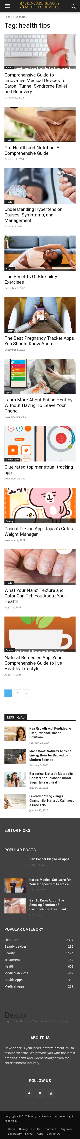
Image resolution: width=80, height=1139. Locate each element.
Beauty (9, 521)
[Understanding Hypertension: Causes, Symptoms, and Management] (40, 186)
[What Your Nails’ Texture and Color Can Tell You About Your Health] (40, 567)
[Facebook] (29, 1094)
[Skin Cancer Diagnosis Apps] (15, 864)
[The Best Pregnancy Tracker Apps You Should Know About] (40, 315)
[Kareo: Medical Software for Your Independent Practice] (15, 885)
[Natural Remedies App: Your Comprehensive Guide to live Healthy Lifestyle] (40, 634)
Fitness (9, 269)
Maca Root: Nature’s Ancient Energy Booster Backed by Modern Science (50, 755)
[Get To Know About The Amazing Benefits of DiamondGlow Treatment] (15, 906)
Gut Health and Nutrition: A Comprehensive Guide (32, 150)
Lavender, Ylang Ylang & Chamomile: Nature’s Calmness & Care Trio (51, 800)
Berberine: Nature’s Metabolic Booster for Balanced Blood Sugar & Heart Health (51, 778)
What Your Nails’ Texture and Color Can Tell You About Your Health (35, 596)
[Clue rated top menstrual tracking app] (40, 443)
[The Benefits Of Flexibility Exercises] (40, 253)
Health (9, 67)
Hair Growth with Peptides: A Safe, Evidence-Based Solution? (50, 733)
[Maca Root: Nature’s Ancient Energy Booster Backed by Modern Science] (15, 756)
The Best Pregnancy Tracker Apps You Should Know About (39, 341)
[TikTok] (51, 1094)
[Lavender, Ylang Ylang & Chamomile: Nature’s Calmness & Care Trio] (15, 801)
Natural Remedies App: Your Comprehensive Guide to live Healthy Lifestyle (33, 663)
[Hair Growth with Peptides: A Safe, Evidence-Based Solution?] (15, 734)
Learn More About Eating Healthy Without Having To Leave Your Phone (38, 405)
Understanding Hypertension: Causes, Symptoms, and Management (33, 215)
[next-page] (26, 693)
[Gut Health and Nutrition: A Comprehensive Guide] (40, 124)
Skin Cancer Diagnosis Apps (49, 859)
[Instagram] (40, 1094)
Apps (8, 392)
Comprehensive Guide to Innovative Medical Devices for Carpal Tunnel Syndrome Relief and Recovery (36, 83)
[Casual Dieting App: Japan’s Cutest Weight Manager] (40, 505)
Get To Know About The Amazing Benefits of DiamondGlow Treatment (47, 905)
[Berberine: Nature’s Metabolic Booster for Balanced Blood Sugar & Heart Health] (15, 779)
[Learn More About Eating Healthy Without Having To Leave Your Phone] (40, 376)
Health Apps (12, 459)
